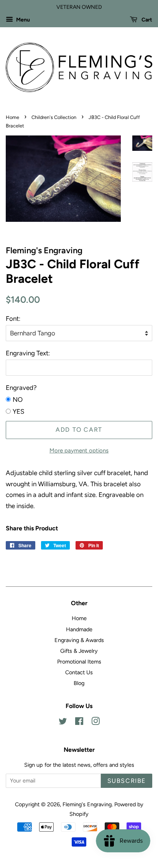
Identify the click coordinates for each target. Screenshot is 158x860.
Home (12, 117)
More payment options (79, 450)
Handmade (79, 629)
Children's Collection (53, 117)
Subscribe (126, 780)
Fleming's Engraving (87, 804)
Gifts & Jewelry (79, 650)
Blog (79, 683)
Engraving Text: (28, 353)
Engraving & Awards (79, 640)
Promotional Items (79, 661)
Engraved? (21, 387)
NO (18, 399)
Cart (146, 20)
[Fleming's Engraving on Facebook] (79, 722)
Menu (22, 20)
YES (18, 411)
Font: (13, 318)
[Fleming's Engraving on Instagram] (95, 722)
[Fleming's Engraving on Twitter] (63, 722)
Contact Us (79, 672)
